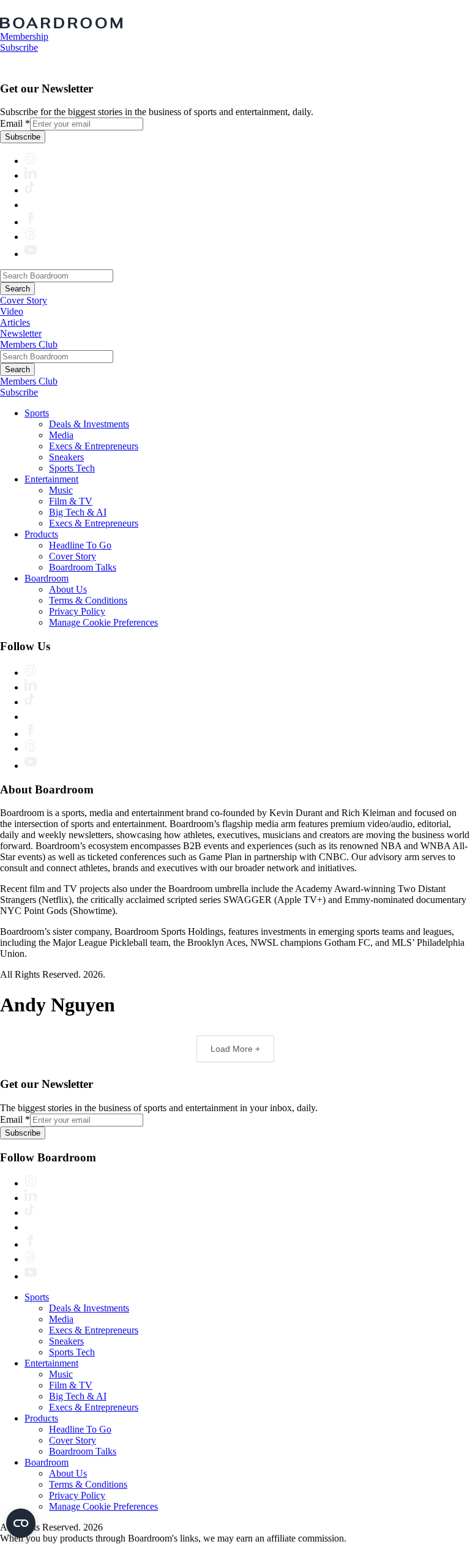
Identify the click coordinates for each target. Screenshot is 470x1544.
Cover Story (23, 300)
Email (15, 123)
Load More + (235, 1049)
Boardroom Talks (82, 567)
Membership (24, 36)
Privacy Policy (77, 611)
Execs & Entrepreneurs (93, 446)
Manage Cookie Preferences (103, 622)
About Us (68, 589)
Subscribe (19, 47)
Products (41, 534)
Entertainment (51, 479)
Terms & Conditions (88, 600)
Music (61, 490)
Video (11, 311)
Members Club (29, 344)
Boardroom (46, 578)
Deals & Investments (89, 424)
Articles (15, 322)
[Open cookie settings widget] (20, 1523)
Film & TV (70, 501)
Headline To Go (80, 545)
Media (61, 435)
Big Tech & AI (77, 512)
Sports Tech (72, 468)
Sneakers (66, 457)
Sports (36, 413)
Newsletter (21, 333)
